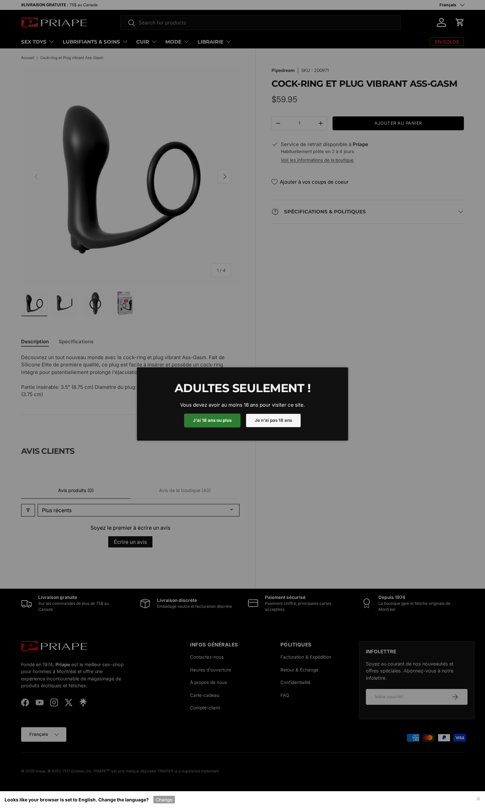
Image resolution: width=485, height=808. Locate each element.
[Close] (478, 798)
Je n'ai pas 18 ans (273, 420)
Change (164, 799)
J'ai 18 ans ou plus (212, 420)
